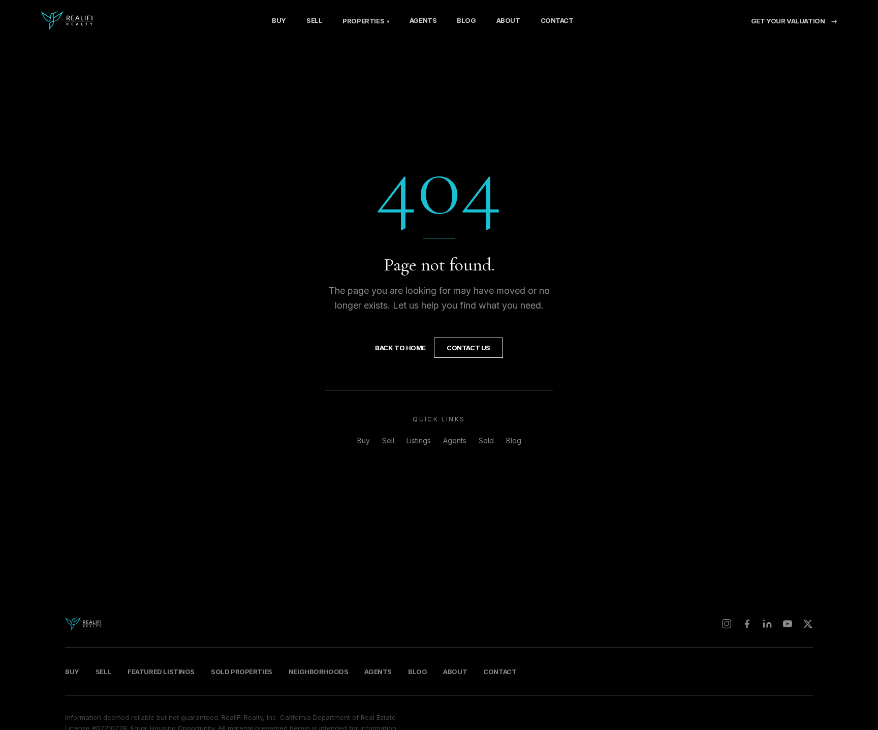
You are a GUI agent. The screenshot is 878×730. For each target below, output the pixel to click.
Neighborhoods (319, 671)
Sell (314, 20)
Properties (365, 20)
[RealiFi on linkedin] (767, 624)
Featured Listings (161, 671)
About (508, 20)
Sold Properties (241, 671)
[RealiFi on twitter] (808, 624)
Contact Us (468, 348)
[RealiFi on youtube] (787, 624)
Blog (466, 20)
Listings (418, 440)
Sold (486, 440)
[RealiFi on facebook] (747, 624)
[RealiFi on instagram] (727, 624)
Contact (557, 20)
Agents (423, 20)
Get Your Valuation (794, 20)
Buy (279, 20)
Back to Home (400, 347)
